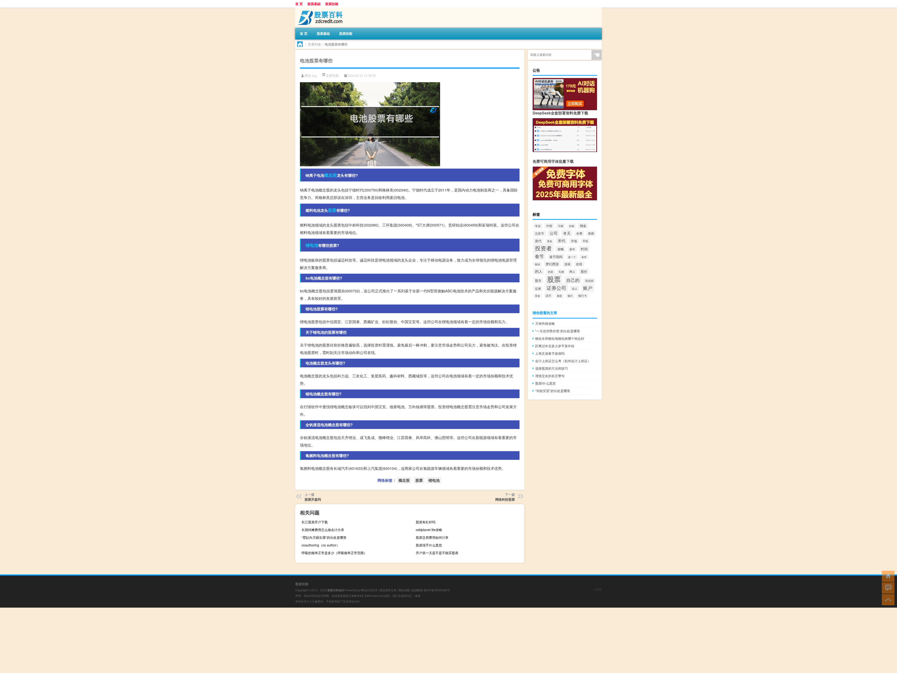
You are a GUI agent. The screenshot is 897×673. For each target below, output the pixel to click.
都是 (559, 296)
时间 (584, 248)
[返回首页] (887, 576)
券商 (591, 233)
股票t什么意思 (545, 383)
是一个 (572, 257)
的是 (550, 271)
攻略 (560, 249)
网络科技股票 (505, 499)
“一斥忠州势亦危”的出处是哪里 (557, 331)
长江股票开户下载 (315, 522)
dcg (314, 76)
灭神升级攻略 (545, 323)
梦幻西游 (552, 264)
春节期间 (555, 256)
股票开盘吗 (313, 499)
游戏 (567, 264)
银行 (570, 296)
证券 (538, 289)
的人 (538, 271)
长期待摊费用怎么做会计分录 (323, 529)
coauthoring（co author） (321, 545)
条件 (584, 257)
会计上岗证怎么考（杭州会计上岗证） (563, 360)
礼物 (561, 271)
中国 (549, 225)
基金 (549, 241)
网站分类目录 (369, 590)
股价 (584, 271)
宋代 (561, 240)
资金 (537, 296)
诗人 (574, 288)
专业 (538, 226)
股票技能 (331, 3)
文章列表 (314, 44)
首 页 (299, 3)
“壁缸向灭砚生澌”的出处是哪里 (324, 537)
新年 (572, 249)
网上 (572, 271)
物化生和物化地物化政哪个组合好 (559, 338)
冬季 (579, 233)
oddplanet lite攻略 (429, 529)
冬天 (567, 233)
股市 (538, 280)
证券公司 (556, 287)
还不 (548, 296)
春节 (539, 256)
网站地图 (404, 590)
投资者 (543, 248)
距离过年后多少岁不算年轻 (554, 346)
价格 (571, 226)
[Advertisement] (140, 640)
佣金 (583, 225)
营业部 (589, 281)
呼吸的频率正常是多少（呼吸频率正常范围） (334, 552)
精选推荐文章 (388, 590)
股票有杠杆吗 (425, 522)
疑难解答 (417, 590)
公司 (554, 233)
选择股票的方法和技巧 (551, 368)
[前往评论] (887, 587)
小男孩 (597, 589)
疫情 (579, 264)
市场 (574, 241)
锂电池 (312, 245)
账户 (587, 287)
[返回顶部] (887, 599)
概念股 (330, 175)
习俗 (560, 226)
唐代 (538, 240)
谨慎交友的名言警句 (550, 375)
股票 (332, 210)
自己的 (573, 280)
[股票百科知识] (319, 9)
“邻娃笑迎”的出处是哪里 (552, 390)
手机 (585, 241)
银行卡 (582, 296)
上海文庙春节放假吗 (550, 353)
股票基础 (313, 3)
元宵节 (539, 233)
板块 (537, 264)
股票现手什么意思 (429, 545)
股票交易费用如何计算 (432, 537)
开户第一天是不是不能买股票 (437, 552)
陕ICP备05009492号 (437, 590)
